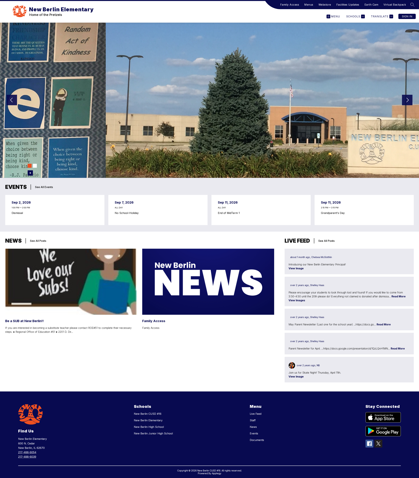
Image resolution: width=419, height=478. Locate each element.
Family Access (289, 4)
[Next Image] (407, 100)
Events (254, 433)
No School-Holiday (127, 213)
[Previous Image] (12, 100)
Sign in (407, 16)
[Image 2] (35, 166)
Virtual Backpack (394, 4)
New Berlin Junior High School (153, 433)
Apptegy (216, 473)
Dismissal (18, 213)
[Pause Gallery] (30, 173)
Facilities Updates (347, 4)
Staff (253, 420)
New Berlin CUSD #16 (147, 413)
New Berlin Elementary (148, 420)
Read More (399, 296)
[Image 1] (30, 166)
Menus (308, 4)
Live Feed (255, 413)
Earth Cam (371, 4)
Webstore (325, 4)
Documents (257, 440)
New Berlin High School (149, 426)
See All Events (44, 187)
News (253, 426)
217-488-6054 (27, 452)
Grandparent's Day (333, 213)
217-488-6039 (27, 456)
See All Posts (38, 240)
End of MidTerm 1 (229, 213)
